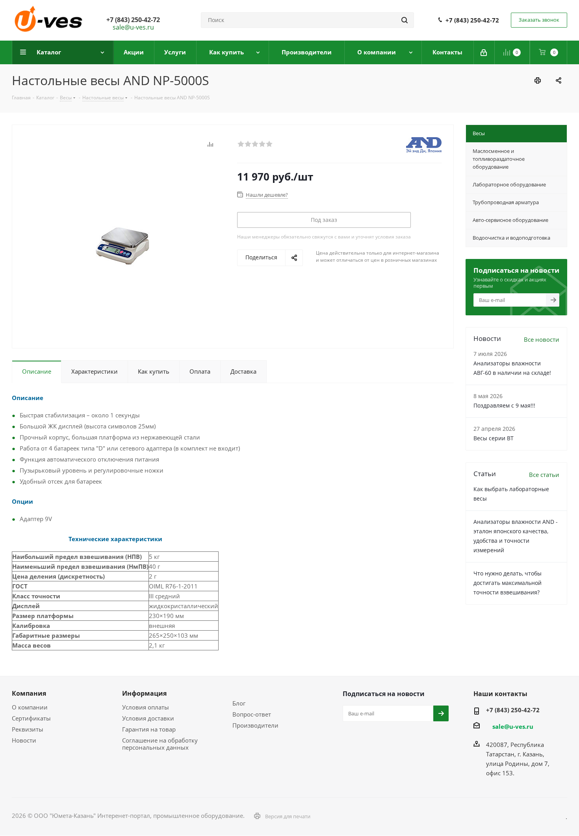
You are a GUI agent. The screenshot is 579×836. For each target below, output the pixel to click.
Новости (24, 740)
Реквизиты (27, 729)
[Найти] (404, 20)
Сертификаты (31, 718)
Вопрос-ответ (251, 714)
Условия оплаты (145, 707)
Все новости (541, 339)
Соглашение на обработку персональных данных (160, 743)
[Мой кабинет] (484, 52)
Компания (29, 693)
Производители (255, 725)
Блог (238, 703)
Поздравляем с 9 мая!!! (504, 405)
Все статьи (544, 475)
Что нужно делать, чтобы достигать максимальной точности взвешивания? (507, 583)
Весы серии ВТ (493, 438)
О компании (30, 707)
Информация (144, 693)
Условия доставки (148, 718)
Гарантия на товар (149, 729)
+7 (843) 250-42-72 (472, 20)
